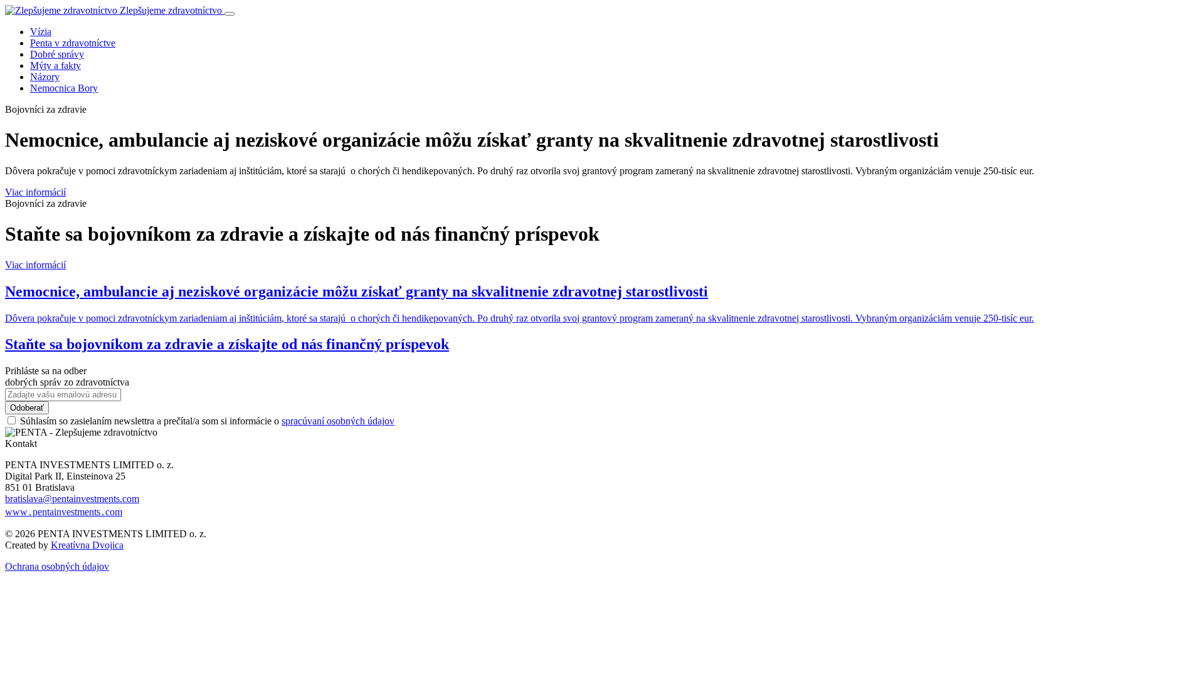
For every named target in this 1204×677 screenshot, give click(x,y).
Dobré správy (57, 54)
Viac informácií (35, 192)
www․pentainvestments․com (63, 511)
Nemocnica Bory (64, 88)
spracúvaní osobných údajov (338, 421)
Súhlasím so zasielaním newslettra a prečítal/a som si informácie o (207, 421)
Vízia (40, 31)
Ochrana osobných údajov (57, 566)
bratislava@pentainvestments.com (72, 498)
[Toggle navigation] (229, 14)
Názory (45, 76)
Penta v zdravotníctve (72, 43)
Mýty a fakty (55, 65)
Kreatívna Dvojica (87, 545)
